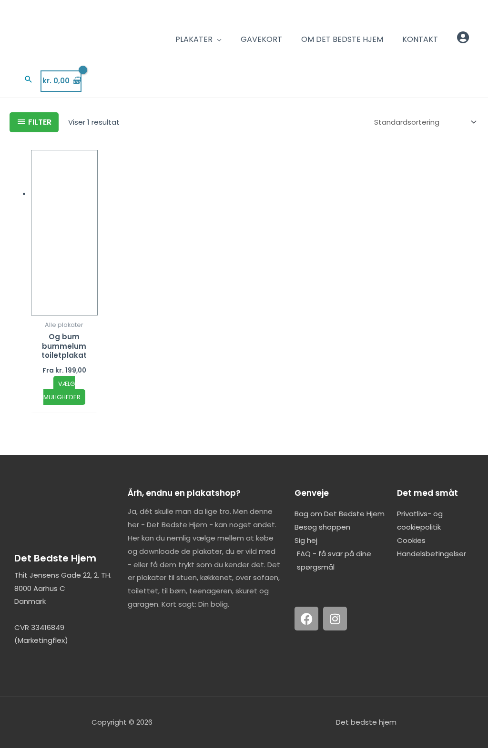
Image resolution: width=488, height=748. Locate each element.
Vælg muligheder (62, 390)
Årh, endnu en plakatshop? (184, 493)
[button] (28, 79)
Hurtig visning (64, 308)
